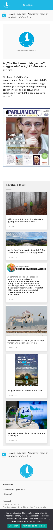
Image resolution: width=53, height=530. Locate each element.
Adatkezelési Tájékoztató (14, 489)
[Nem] (49, 519)
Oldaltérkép (8, 494)
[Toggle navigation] (48, 5)
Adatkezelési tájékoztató (34, 526)
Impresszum (8, 485)
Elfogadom (14, 526)
